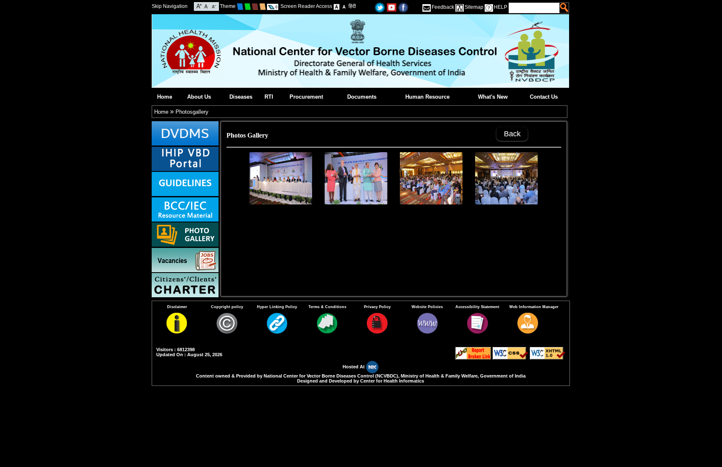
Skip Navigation (170, 6)
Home (164, 97)
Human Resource (427, 97)
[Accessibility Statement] (477, 332)
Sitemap (474, 7)
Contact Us (544, 97)
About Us (199, 97)
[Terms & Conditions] (327, 332)
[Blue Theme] (240, 6)
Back (512, 134)
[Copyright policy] (226, 332)
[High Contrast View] (344, 6)
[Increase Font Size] (199, 5)
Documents (361, 97)
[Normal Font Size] (206, 5)
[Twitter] (380, 6)
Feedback (443, 7)
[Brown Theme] (255, 6)
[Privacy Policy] (377, 332)
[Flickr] (403, 6)
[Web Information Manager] (527, 332)
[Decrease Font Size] (213, 5)
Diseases (240, 97)
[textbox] (534, 8)
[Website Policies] (427, 332)
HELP (500, 7)
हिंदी (352, 6)
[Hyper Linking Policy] (277, 332)
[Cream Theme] (262, 6)
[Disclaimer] (176, 332)
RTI (268, 97)
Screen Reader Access (306, 6)
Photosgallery (191, 112)
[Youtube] (391, 6)
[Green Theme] (247, 6)
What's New (493, 97)
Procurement (306, 97)
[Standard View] (336, 6)
